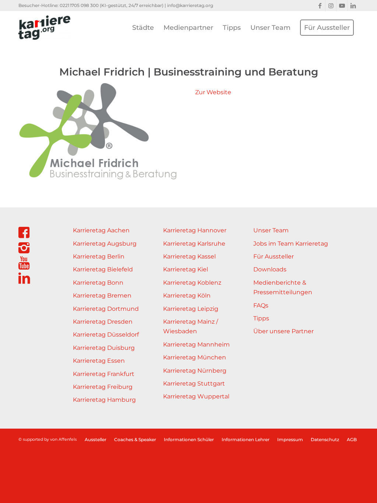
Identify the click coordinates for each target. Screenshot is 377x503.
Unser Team (271, 230)
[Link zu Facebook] (319, 5)
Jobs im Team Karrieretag (290, 243)
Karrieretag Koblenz (192, 282)
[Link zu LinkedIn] (353, 5)
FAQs (260, 305)
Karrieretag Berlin (98, 256)
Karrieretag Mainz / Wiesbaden (190, 326)
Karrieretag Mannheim (196, 344)
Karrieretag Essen (99, 360)
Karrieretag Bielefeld (103, 269)
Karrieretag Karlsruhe (194, 243)
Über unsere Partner (283, 331)
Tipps (261, 318)
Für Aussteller (273, 256)
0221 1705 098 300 (79, 5)
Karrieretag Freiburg (103, 386)
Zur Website (213, 92)
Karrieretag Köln (187, 295)
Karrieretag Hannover (194, 230)
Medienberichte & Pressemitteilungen (282, 287)
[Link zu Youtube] (342, 5)
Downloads (269, 269)
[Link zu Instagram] (330, 5)
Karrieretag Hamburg (104, 399)
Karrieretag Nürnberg (194, 370)
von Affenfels (63, 439)
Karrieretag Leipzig (190, 308)
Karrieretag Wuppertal (196, 396)
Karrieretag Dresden (103, 321)
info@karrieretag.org (190, 5)
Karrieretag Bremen (102, 295)
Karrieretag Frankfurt (103, 373)
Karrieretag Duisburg (104, 347)
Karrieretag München (194, 357)
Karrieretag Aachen (101, 230)
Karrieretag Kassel (189, 256)
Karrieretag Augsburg (105, 243)
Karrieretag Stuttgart (194, 383)
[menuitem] (143, 27)
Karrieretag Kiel (185, 269)
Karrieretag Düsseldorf (106, 334)
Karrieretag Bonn (98, 282)
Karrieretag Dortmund (106, 308)
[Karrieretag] (44, 27)
